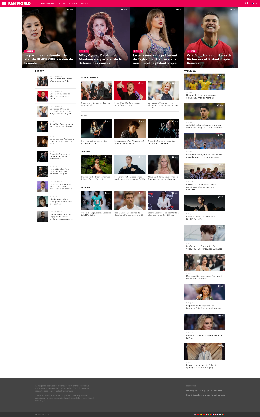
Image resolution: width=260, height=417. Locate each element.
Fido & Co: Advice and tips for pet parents (205, 395)
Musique (73, 3)
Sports (84, 3)
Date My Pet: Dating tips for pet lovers (204, 390)
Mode (62, 3)
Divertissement (47, 3)
